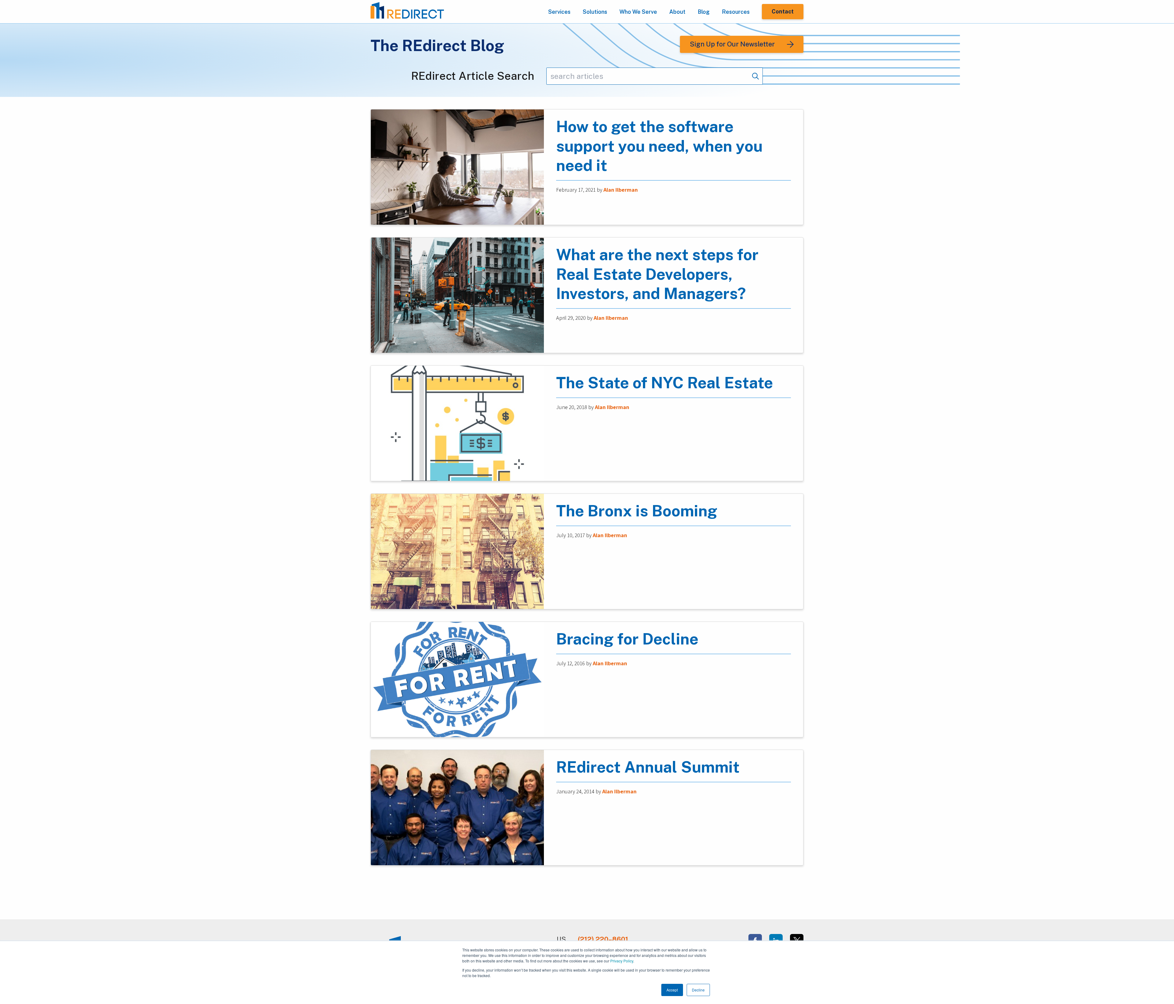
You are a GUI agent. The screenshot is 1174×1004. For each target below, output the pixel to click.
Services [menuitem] (559, 12)
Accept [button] (672, 989)
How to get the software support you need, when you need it (659, 146)
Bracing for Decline (627, 639)
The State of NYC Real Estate (664, 383)
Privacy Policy (621, 960)
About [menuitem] (677, 12)
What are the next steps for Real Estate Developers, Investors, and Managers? (657, 274)
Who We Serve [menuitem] (638, 12)
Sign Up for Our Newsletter (732, 44)
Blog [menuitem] (704, 12)
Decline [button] (698, 989)
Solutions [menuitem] (595, 12)
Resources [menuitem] (736, 12)
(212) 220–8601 (603, 939)
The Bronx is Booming (636, 511)
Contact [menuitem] (783, 11)
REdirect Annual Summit (648, 767)
